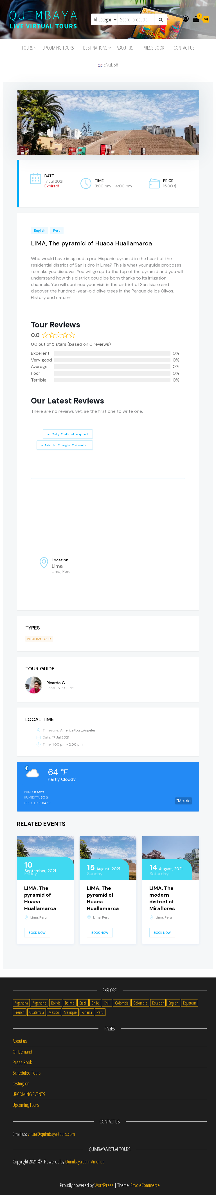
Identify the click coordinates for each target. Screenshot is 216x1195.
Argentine (39, 1003)
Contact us (184, 47)
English (39, 230)
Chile (95, 1003)
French (19, 1012)
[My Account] (186, 18)
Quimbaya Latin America (84, 1161)
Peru (56, 230)
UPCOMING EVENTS (29, 1094)
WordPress (104, 1185)
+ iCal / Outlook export (68, 434)
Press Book (153, 47)
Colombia (122, 1003)
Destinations (95, 47)
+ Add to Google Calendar (64, 445)
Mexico (54, 1012)
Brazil (83, 1003)
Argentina (21, 1003)
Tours (27, 47)
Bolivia (55, 1003)
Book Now (37, 933)
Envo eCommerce (145, 1185)
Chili (107, 1003)
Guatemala (36, 1012)
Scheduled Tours (27, 1072)
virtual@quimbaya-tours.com (51, 1133)
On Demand (22, 1051)
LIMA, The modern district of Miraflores (162, 898)
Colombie (140, 1003)
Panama (87, 1012)
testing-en (21, 1083)
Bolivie (70, 1003)
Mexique (70, 1012)
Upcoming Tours (58, 47)
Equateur (189, 1003)
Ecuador (158, 1003)
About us (125, 47)
